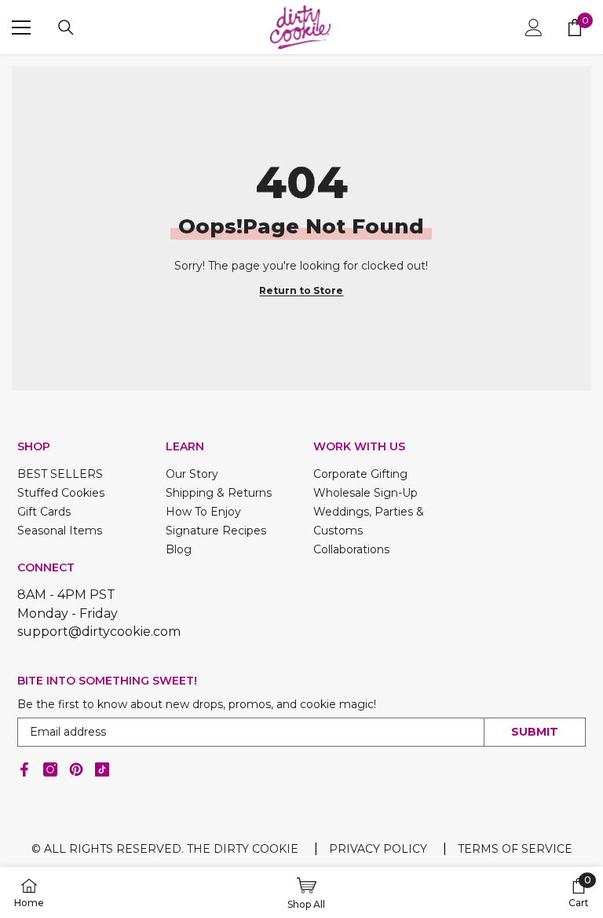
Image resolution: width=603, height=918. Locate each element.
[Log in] (534, 27)
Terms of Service (515, 849)
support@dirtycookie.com (99, 631)
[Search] (66, 27)
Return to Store (301, 290)
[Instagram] (50, 769)
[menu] (21, 27)
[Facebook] (24, 769)
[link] (578, 892)
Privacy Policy (378, 849)
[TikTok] (102, 769)
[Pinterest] (76, 769)
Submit (534, 732)
